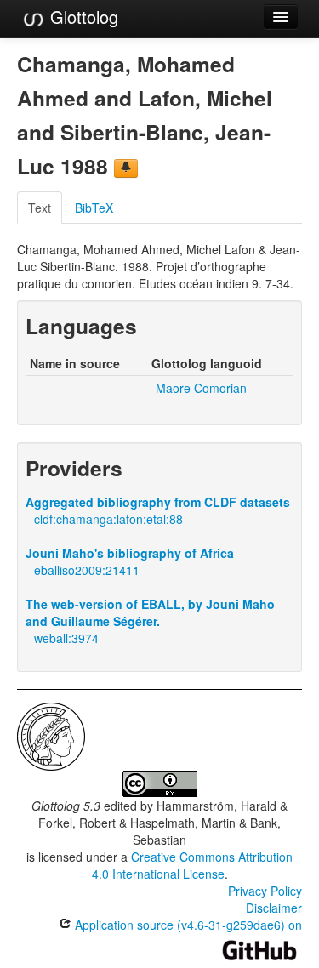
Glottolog (81, 16)
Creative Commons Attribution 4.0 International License (192, 865)
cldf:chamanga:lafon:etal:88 (108, 518)
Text (39, 207)
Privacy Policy (265, 890)
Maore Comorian (201, 387)
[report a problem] (126, 168)
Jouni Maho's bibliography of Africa (130, 552)
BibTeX (94, 207)
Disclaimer (274, 907)
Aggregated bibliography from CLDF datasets (158, 501)
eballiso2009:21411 (87, 569)
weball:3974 (66, 637)
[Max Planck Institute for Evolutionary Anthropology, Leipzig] (51, 734)
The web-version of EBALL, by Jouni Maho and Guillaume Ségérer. (150, 612)
